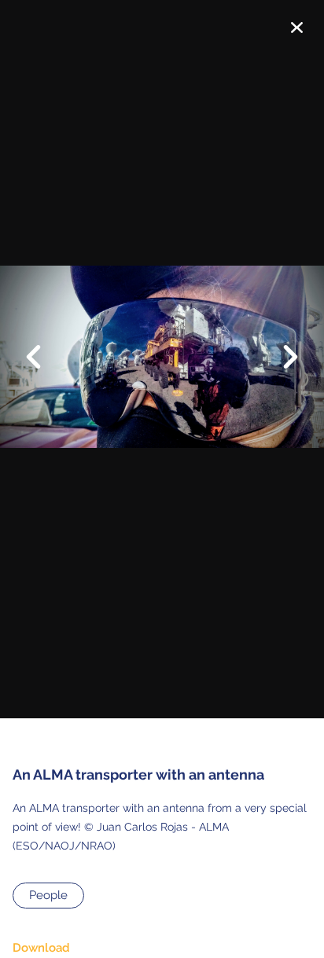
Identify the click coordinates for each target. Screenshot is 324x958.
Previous (43, 345)
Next (281, 358)
